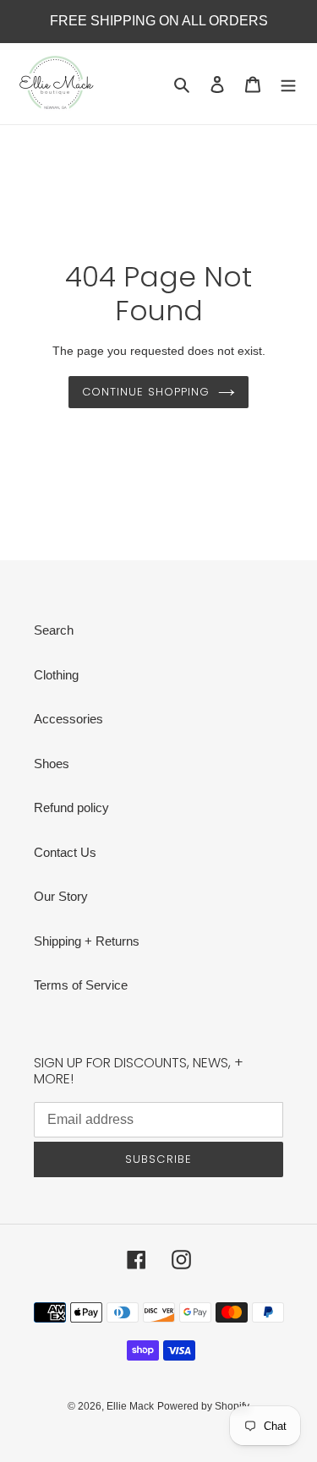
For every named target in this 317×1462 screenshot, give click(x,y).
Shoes (51, 763)
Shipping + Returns (86, 941)
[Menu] (288, 84)
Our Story (61, 896)
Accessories (68, 719)
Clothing (56, 675)
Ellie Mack (130, 1406)
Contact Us (65, 852)
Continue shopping (146, 392)
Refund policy (71, 807)
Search (54, 630)
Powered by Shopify (203, 1406)
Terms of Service (81, 985)
